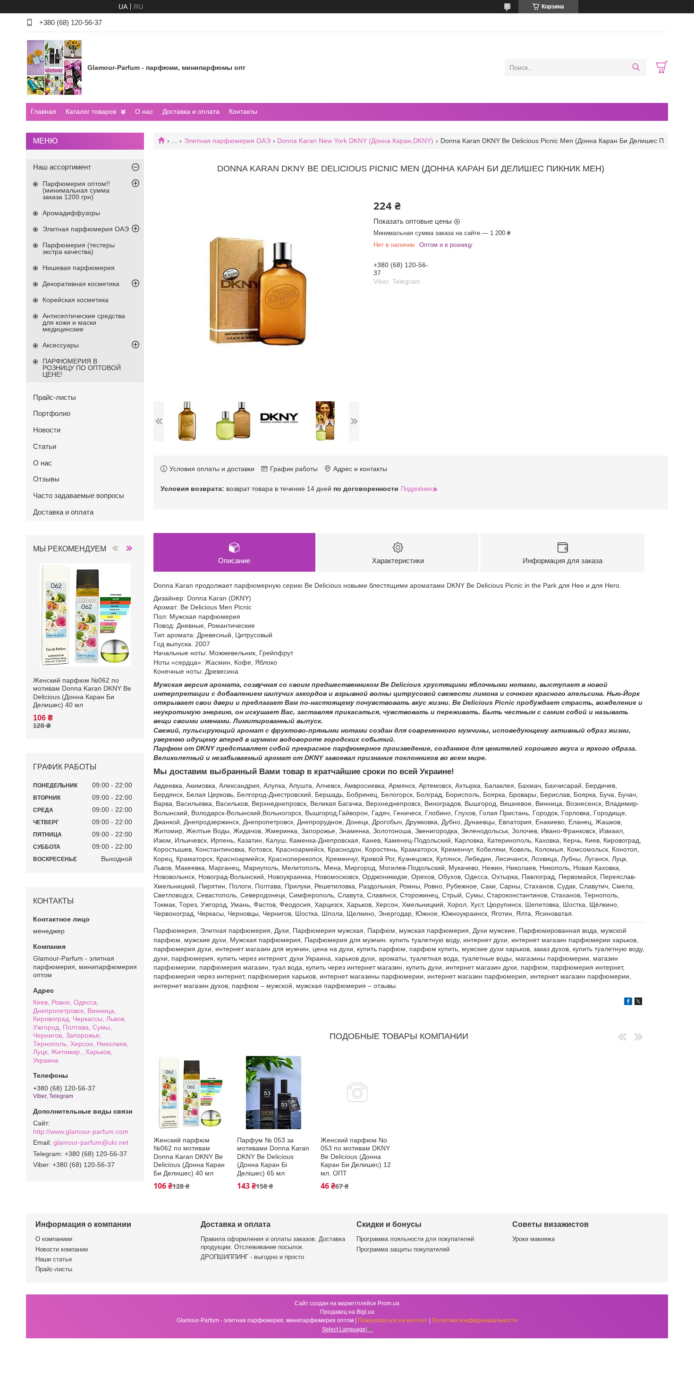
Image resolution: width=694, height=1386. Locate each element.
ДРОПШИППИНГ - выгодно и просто (252, 1256)
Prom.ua (388, 1303)
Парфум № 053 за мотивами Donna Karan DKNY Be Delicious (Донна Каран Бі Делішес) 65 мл (273, 1156)
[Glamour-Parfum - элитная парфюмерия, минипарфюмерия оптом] (54, 67)
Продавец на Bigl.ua (347, 1312)
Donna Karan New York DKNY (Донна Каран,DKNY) (355, 140)
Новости (46, 430)
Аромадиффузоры (71, 213)
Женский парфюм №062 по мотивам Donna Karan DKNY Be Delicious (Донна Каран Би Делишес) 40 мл (189, 1156)
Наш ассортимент (62, 167)
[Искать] (635, 67)
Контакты (243, 111)
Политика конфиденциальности (475, 1320)
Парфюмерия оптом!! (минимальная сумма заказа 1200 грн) (76, 190)
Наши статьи (53, 1259)
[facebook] (628, 1002)
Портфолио (51, 413)
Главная (43, 111)
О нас (144, 111)
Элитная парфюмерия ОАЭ (227, 140)
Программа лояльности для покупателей (415, 1238)
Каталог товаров (91, 111)
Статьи (44, 446)
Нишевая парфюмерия (78, 267)
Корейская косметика (75, 300)
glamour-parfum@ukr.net (90, 1142)
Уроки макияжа (533, 1238)
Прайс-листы (54, 397)
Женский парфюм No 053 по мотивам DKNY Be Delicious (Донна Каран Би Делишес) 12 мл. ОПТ (356, 1156)
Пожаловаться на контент (393, 1320)
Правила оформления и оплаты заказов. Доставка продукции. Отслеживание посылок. (273, 1242)
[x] (638, 1002)
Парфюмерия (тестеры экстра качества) (78, 248)
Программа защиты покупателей (402, 1249)
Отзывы (46, 479)
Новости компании (61, 1249)
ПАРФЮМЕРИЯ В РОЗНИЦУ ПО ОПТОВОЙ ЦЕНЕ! (81, 367)
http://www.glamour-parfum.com (80, 1131)
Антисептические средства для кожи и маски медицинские (83, 322)
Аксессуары (60, 345)
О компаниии (53, 1238)
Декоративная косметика (80, 283)
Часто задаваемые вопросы (78, 495)
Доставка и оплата (191, 111)
